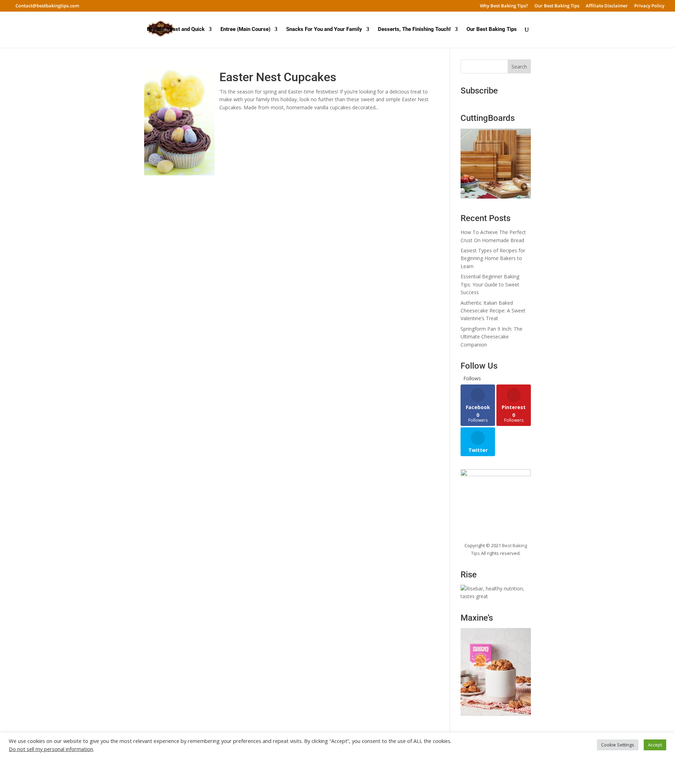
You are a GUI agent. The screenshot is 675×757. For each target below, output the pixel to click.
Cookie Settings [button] (617, 745)
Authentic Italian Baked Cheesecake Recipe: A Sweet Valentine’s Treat (493, 310)
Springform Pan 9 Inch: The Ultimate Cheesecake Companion (491, 336)
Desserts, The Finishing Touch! (414, 29)
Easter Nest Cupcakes (277, 77)
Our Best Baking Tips (556, 6)
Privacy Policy (649, 6)
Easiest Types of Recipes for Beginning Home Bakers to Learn (493, 258)
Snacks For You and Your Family (324, 29)
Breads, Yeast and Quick (176, 29)
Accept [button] (655, 745)
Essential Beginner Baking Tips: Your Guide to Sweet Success (490, 284)
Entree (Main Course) (245, 29)
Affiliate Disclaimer (607, 6)
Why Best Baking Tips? (504, 6)
